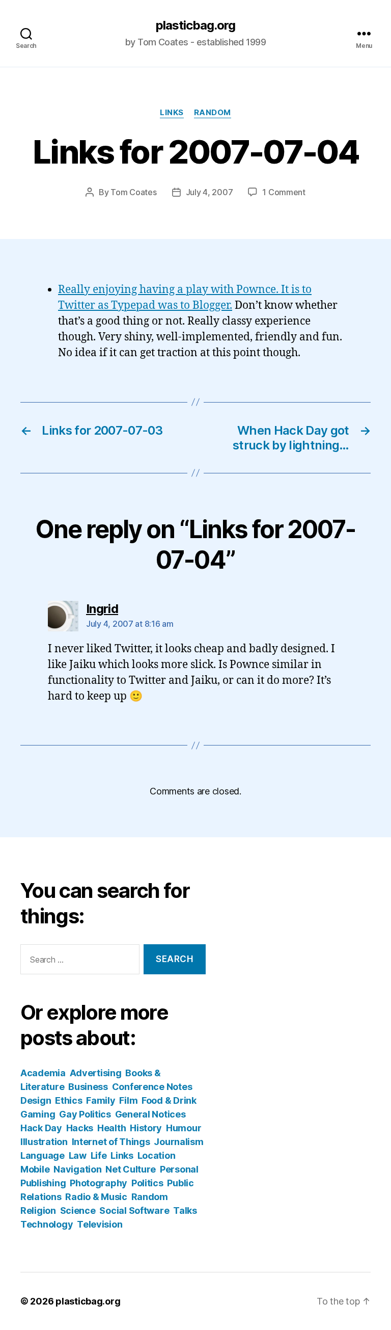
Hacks (80, 1128)
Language (42, 1155)
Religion (38, 1210)
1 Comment (283, 192)
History (146, 1128)
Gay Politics (85, 1114)
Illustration (44, 1141)
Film (128, 1100)
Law (78, 1155)
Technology (46, 1224)
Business (88, 1086)
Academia (43, 1073)
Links (172, 112)
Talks (185, 1210)
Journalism (178, 1141)
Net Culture (130, 1169)
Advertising (96, 1073)
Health (111, 1128)
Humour (183, 1128)
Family (100, 1100)
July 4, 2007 (209, 192)
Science (78, 1210)
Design (35, 1100)
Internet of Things (111, 1141)
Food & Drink (169, 1100)
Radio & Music (96, 1196)
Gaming (37, 1114)
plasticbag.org (195, 25)
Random (212, 112)
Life (99, 1155)
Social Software (134, 1210)
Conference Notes (152, 1086)
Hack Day (41, 1128)
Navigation (77, 1169)
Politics (147, 1183)
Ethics (68, 1100)
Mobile (34, 1169)
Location (156, 1155)
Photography (98, 1183)
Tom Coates (133, 192)
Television (99, 1224)
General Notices (150, 1114)
